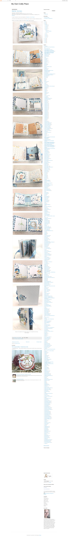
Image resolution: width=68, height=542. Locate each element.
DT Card (45, 172)
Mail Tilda (45, 274)
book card (45, 77)
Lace (45, 249)
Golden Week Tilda (46, 212)
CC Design (45, 96)
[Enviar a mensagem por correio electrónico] (22, 337)
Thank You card (46, 395)
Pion (45, 323)
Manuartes (13, 15)
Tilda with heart (46, 410)
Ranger (45, 341)
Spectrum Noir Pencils (47, 373)
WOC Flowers (46, 436)
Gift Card (45, 210)
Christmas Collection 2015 (47, 124)
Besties (45, 67)
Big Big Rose (46, 68)
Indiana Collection (46, 236)
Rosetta (45, 348)
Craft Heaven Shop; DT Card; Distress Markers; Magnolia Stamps (49, 144)
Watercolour (45, 430)
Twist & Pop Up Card (47, 422)
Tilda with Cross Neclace (47, 408)
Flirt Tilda (45, 194)
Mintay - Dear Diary (46, 289)
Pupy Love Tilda (46, 339)
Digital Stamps (46, 164)
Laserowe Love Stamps (47, 255)
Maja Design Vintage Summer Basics (49, 277)
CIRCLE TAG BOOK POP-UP (48, 128)
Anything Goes (46, 55)
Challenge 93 (46, 112)
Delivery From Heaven (47, 158)
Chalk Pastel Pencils (47, 99)
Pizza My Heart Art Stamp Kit (48, 328)
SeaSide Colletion (46, 357)
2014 (45, 41)
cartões (45, 93)
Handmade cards (46, 220)
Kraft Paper (45, 246)
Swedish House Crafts (47, 389)
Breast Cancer (46, 81)
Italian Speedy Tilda (46, 239)
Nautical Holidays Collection (48, 302)
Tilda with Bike (46, 405)
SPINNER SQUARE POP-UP (48, 375)
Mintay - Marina (46, 291)
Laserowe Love (46, 253)
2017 (45, 38)
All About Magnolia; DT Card (48, 49)
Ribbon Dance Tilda (46, 344)
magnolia (45, 265)
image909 (45, 233)
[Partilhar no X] (25, 337)
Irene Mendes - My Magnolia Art (48, 18)
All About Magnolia (46, 48)
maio (46, 29)
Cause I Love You (46, 95)
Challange (45, 100)
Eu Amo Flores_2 (46, 188)
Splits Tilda (45, 376)
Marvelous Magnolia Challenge (48, 282)
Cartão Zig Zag (46, 92)
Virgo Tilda (45, 428)
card (45, 83)
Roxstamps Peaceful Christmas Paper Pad (49, 349)
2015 (45, 40)
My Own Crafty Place (20, 4)
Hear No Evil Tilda (46, 221)
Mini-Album (45, 288)
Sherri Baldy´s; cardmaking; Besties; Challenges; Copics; (48, 362)
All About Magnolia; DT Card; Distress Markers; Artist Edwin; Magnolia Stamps (49, 51)
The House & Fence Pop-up (47, 396)
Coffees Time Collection (47, 130)
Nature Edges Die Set (47, 301)
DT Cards (45, 173)
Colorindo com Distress (47, 132)
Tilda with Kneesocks (47, 411)
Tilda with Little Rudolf (47, 412)
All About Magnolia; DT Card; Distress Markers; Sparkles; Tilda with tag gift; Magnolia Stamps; (49, 53)
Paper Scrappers (46, 311)
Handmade (45, 219)
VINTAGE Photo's (46, 427)
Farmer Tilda (46, 192)
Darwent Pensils (46, 156)
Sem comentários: (19, 337)
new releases (46, 304)
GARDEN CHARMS (46, 204)
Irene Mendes (46, 238)
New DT (45, 303)
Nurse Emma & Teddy (47, 305)
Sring (45, 381)
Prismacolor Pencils (46, 338)
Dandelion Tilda (46, 155)
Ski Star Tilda (46, 367)
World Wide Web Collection (47, 439)
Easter (45, 179)
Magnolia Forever (46, 268)
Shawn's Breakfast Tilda (47, 359)
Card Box (45, 84)
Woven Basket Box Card (47, 440)
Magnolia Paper (46, 269)
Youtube (27, 20)
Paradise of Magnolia (47, 313)
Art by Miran (45, 58)
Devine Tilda (46, 161)
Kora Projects (46, 245)
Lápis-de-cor (46, 250)
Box (44, 78)
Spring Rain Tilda (46, 380)
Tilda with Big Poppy (47, 404)
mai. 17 (47, 30)
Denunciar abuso (46, 445)
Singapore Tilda (46, 365)
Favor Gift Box (46, 193)
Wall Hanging (46, 429)
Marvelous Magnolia (47, 281)
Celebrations (46, 97)
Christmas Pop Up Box (47, 127)
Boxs (45, 79)
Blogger (40, 535)
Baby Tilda (45, 64)
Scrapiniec (45, 356)
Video (45, 425)
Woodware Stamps (46, 437)
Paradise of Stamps (46, 314)
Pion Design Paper (46, 324)
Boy (44, 80)
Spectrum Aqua (46, 372)
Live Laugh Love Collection (47, 261)
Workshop (45, 438)
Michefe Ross (46, 287)
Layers (45, 256)
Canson (45, 82)
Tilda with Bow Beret (47, 406)
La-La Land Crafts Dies (47, 248)
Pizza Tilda (45, 329)
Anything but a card (46, 54)
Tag (44, 392)
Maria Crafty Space (46, 17)
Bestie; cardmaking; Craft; (47, 66)
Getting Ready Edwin (47, 209)
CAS (45, 94)
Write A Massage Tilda (47, 441)
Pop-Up (45, 332)
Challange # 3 (46, 101)
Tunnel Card (46, 420)
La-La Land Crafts (46, 247)
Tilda (45, 397)
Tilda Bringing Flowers (47, 398)
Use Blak (45, 424)
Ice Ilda (45, 231)
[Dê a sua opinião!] (24, 337)
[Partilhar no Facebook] (26, 337)
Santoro (45, 353)
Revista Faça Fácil (46, 343)
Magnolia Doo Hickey (47, 267)
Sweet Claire (46, 390)
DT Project (45, 176)
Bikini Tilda (45, 69)
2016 (45, 39)
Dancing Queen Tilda (47, 154)
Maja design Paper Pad (47, 276)
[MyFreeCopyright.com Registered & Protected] (49, 494)
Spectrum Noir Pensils (47, 374)
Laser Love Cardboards (47, 251)
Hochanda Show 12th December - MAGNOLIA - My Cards (23, 374)
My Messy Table (46, 300)
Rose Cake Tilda (46, 347)
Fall (44, 191)
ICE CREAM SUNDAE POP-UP (48, 230)
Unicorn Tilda (46, 423)
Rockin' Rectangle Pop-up (47, 345)
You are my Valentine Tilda (47, 442)
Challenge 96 (46, 115)
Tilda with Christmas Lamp (47, 407)
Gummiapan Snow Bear (47, 218)
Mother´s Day (46, 294)
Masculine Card (46, 283)
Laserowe (45, 252)
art (44, 57)
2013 (45, 42)
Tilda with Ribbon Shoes (47, 414)
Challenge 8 (46, 111)
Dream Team (46, 170)
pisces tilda (45, 326)
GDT (45, 205)
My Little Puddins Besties (47, 299)
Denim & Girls (46, 159)
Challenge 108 (46, 107)
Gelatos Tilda (46, 208)
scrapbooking (46, 355)
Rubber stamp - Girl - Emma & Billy (48, 350)
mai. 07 (47, 32)
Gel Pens (45, 207)
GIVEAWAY (45, 211)
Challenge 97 (46, 116)
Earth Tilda (45, 177)
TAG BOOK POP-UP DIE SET (48, 393)
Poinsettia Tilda (46, 330)
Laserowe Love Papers (47, 254)
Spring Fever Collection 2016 (48, 379)
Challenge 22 (46, 109)
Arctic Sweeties (46, 56)
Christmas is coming (46, 126)
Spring (45, 377)
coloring (45, 133)
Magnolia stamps (46, 273)
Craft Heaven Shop (46, 139)
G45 (44, 202)
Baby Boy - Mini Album (17, 11)
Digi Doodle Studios (46, 162)
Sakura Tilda (46, 352)
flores (45, 195)
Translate (50, 482)
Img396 (45, 234)
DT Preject (45, 175)
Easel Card (45, 178)
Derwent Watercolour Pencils (48, 160)
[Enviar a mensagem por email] (23, 337)
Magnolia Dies (46, 266)
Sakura (45, 351)
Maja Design (46, 275)
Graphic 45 (45, 217)
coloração (45, 131)
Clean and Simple (46, 129)
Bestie (45, 65)
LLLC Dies (45, 262)
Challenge (45, 102)
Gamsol (45, 203)
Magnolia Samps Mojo (47, 270)
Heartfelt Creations (46, 223)
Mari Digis (45, 280)
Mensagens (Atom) (17, 343)
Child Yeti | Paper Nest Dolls (19, 379)
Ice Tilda (45, 232)
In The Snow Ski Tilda (47, 235)
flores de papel (46, 196)
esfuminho (45, 187)
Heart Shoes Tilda (46, 222)
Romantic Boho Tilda (47, 346)
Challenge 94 (46, 113)
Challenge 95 (46, 114)
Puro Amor (45, 340)
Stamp (45, 382)
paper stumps (46, 312)
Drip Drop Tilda (46, 171)
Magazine (45, 264)
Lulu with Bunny (46, 263)
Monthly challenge (46, 293)
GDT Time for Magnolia (47, 206)
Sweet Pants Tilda (46, 391)
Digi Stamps (45, 163)
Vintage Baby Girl (46, 426)
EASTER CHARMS (46, 180)
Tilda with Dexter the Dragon (48, 409)
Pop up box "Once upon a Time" (48, 331)
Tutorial (45, 421)
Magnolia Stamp (46, 271)
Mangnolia (45, 278)
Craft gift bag (46, 138)
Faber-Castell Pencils (47, 189)
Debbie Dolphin (46, 157)
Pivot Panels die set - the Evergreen (48, 327)
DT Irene (45, 174)
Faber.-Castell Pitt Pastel (47, 190)
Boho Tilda (45, 76)
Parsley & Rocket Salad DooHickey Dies (49, 315)
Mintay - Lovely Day (46, 290)
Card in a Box (46, 85)
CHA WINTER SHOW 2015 (47, 98)
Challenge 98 (46, 117)
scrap (45, 354)
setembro (46, 28)
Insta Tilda (45, 237)
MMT (45, 292)
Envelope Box (46, 186)
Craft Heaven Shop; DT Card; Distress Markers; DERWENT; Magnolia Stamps (49, 142)
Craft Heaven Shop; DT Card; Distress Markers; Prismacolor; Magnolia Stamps (49, 145)
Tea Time (45, 394)
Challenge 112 (46, 108)
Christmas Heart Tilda (47, 125)
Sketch (45, 366)
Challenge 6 (46, 110)
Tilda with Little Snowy (47, 413)
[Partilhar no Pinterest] (27, 337)
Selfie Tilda (45, 358)
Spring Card (45, 378)
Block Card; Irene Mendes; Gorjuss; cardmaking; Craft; (48, 70)
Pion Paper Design (46, 325)
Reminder (45, 342)
